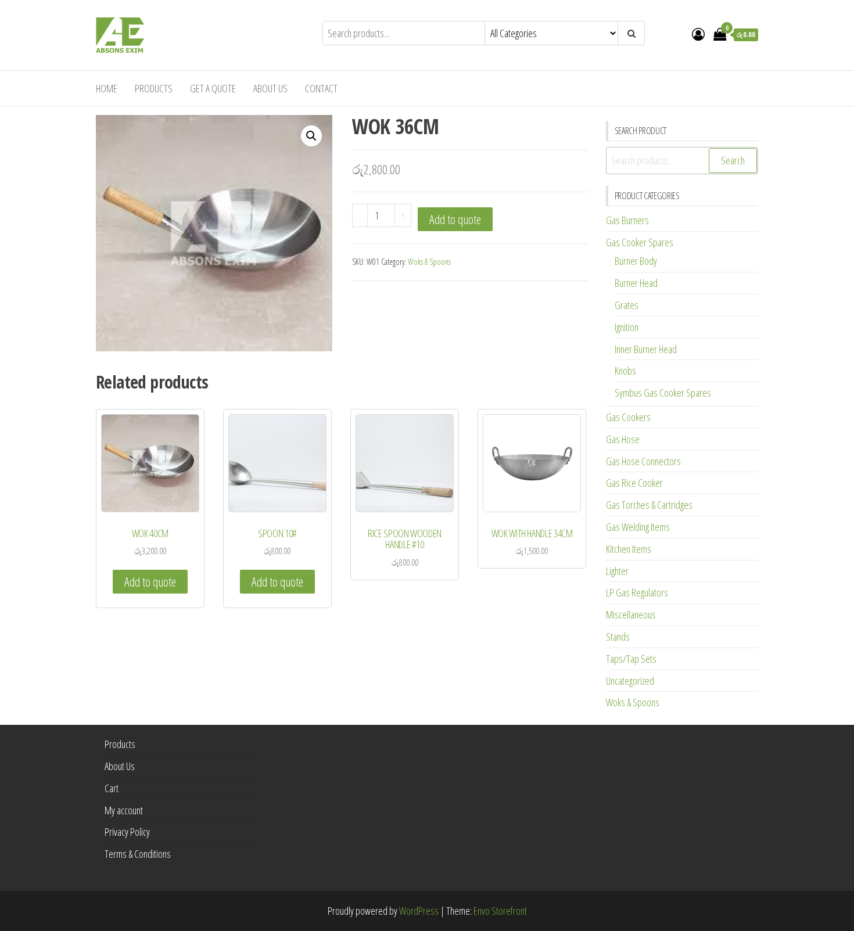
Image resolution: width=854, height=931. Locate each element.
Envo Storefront (500, 911)
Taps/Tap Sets (631, 659)
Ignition (626, 327)
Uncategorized (630, 681)
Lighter (617, 571)
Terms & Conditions (138, 854)
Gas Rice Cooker (634, 483)
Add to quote (455, 219)
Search (733, 160)
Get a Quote (213, 88)
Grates (626, 305)
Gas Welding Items (638, 527)
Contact (321, 88)
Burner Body (636, 261)
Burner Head (636, 283)
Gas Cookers (628, 417)
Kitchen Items (628, 549)
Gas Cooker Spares (639, 242)
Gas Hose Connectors (643, 461)
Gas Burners (627, 220)
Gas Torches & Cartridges (649, 505)
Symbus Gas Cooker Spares (663, 393)
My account (124, 810)
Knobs (625, 371)
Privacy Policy (127, 832)
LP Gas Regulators (637, 592)
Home (106, 88)
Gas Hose (623, 439)
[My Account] (698, 33)
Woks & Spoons (429, 261)
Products (154, 88)
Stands (618, 637)
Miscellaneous (631, 614)
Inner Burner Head (646, 349)
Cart (112, 788)
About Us (270, 88)
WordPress (419, 911)
